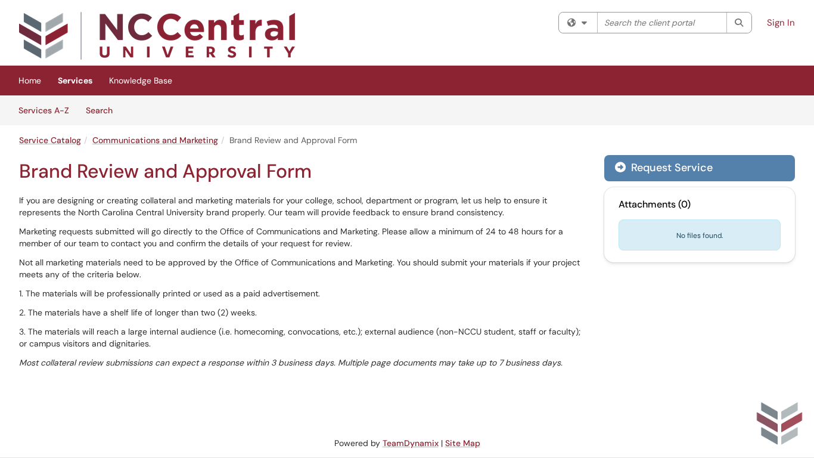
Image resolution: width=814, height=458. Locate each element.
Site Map (462, 443)
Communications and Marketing (155, 140)
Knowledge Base (140, 80)
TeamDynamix (411, 443)
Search (103, 110)
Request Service (670, 167)
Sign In (781, 23)
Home (29, 80)
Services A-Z (43, 110)
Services (75, 80)
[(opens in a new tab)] (157, 36)
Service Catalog (50, 140)
